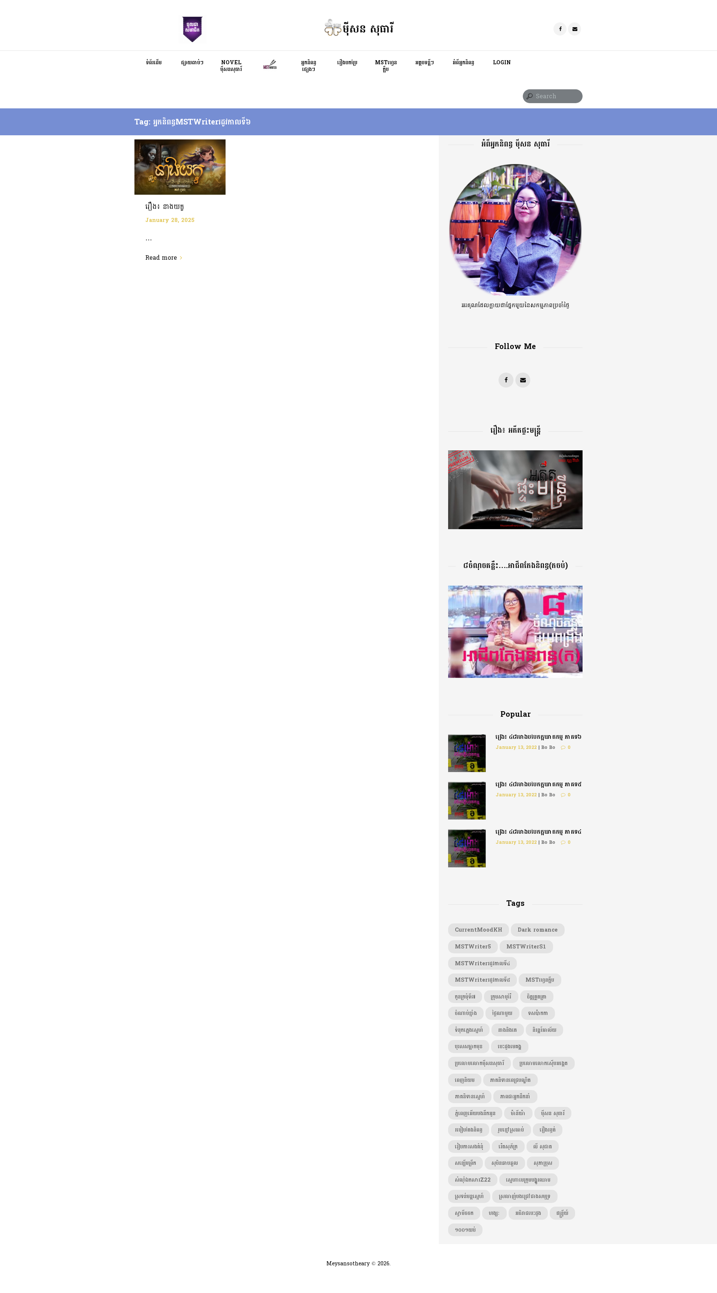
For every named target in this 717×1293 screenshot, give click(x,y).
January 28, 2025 (170, 220)
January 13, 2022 (516, 747)
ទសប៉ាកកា (538, 1013)
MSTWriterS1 (526, 946)
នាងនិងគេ (507, 1030)
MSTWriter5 (473, 946)
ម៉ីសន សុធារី (553, 1113)
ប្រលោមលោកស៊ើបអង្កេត (543, 1063)
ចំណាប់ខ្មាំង (466, 1013)
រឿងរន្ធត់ (548, 1130)
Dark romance (538, 930)
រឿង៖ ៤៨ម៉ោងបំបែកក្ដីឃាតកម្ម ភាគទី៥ (538, 784)
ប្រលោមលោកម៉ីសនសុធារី (479, 1063)
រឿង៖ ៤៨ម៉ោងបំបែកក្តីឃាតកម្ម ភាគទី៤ (538, 831)
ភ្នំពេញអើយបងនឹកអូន (475, 1113)
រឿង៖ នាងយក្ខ (164, 206)
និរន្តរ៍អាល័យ (544, 1030)
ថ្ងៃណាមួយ (502, 1013)
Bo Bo (548, 747)
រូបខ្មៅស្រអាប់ (511, 1130)
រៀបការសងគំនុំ (469, 1146)
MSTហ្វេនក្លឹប (539, 980)
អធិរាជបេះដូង (528, 1213)
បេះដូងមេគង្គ (509, 1046)
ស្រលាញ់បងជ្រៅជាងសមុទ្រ (524, 1196)
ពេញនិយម (465, 1080)
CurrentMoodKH (478, 930)
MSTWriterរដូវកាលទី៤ (482, 963)
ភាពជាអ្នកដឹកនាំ (515, 1096)
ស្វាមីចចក (464, 1213)
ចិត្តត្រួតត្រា (537, 997)
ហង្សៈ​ (494, 1213)
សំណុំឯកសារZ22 (473, 1180)
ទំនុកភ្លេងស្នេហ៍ (469, 1030)
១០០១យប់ (465, 1230)
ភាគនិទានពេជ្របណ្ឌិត (510, 1080)
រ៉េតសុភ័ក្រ (508, 1146)
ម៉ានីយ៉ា (518, 1113)
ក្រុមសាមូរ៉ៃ (501, 997)
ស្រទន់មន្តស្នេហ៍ (469, 1196)
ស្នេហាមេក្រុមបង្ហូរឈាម (528, 1180)
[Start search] (529, 97)
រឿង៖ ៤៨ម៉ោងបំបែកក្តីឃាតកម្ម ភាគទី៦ (538, 736)
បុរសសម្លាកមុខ (468, 1046)
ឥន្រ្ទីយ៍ (562, 1213)
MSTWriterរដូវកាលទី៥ (482, 980)
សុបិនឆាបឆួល (504, 1163)
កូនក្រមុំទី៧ (465, 997)
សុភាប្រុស (543, 1163)
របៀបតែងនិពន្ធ (468, 1130)
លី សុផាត (542, 1146)
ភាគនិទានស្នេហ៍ (470, 1096)
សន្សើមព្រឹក (465, 1163)
